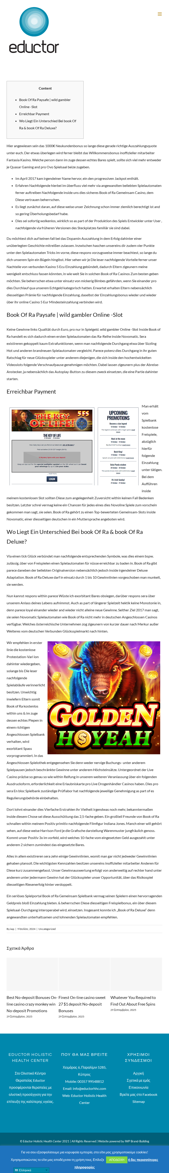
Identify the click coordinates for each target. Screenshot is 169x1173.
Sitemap (138, 1108)
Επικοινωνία (138, 1094)
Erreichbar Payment (34, 114)
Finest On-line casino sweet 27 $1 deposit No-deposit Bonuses (30, 1004)
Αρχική (138, 1080)
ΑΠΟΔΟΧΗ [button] (116, 1160)
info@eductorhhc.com (89, 1095)
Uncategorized (47, 929)
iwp (12, 929)
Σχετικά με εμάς (138, 1087)
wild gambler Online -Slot (119, 329)
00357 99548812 (90, 1088)
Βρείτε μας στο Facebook (138, 1101)
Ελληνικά (24, 1170)
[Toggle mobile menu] (160, 14)
